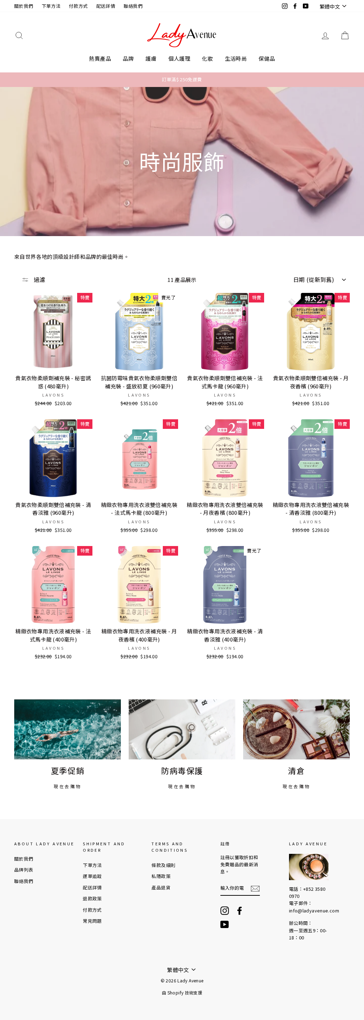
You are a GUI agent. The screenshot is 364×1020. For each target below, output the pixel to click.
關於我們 (23, 5)
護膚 (150, 58)
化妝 (207, 58)
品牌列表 (23, 869)
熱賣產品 (100, 58)
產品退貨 (161, 887)
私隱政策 (161, 876)
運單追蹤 (92, 876)
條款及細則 (163, 865)
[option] (182, 79)
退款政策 (92, 898)
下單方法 (51, 5)
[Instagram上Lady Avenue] (224, 910)
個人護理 (179, 58)
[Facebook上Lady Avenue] (239, 910)
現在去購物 (67, 786)
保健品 (266, 58)
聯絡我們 (133, 5)
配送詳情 (106, 5)
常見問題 (92, 920)
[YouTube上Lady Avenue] (224, 924)
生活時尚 (236, 58)
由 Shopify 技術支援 (182, 992)
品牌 (128, 58)
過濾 (38, 279)
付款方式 (78, 5)
